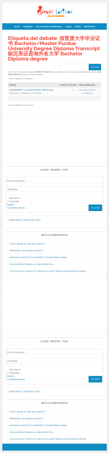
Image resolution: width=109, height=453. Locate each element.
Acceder (95, 208)
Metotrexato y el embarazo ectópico (26, 250)
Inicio (10, 72)
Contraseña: (12, 189)
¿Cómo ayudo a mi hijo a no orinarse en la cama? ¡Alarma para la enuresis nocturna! (47, 271)
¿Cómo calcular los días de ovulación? (27, 244)
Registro (10, 205)
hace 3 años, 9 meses (87, 90)
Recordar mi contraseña (15, 200)
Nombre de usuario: (16, 181)
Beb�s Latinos (54, 11)
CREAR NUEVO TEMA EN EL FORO (25, 220)
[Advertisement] (54, 140)
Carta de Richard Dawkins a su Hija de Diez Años (31, 264)
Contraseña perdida (16, 208)
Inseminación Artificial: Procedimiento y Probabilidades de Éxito (38, 257)
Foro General (37, 93)
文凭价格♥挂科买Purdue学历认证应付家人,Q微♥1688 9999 (31, 90)
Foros (15, 72)
